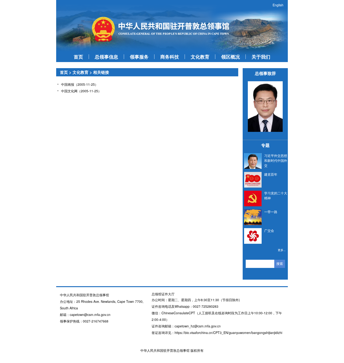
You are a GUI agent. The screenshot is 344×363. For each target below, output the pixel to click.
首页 (78, 56)
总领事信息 (106, 56)
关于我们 (261, 56)
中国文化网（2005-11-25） (81, 91)
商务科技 (169, 56)
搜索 (279, 264)
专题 (265, 145)
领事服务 (139, 56)
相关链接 (101, 72)
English (278, 5)
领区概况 (230, 56)
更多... (281, 250)
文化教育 (200, 56)
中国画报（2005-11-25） (79, 84)
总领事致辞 (265, 73)
